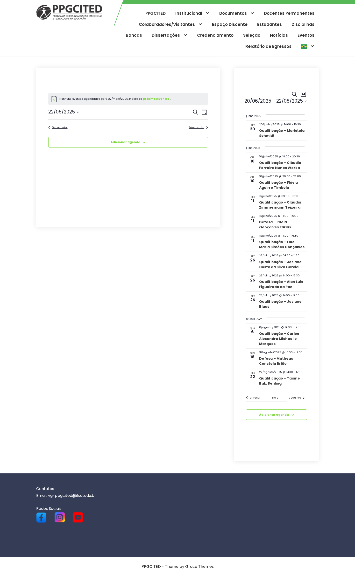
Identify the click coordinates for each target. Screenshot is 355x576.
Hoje (275, 398)
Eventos (306, 35)
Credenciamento (215, 35)
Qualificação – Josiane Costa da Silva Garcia (280, 264)
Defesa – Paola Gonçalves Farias (275, 225)
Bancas (134, 35)
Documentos (233, 13)
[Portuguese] (307, 46)
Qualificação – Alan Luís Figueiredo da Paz (281, 284)
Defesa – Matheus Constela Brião (276, 361)
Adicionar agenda (125, 142)
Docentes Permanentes (289, 13)
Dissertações (166, 35)
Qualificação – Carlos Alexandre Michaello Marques (279, 338)
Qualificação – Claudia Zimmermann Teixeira (280, 205)
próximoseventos (156, 99)
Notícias (279, 35)
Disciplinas (302, 24)
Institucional (188, 13)
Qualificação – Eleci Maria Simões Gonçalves (282, 244)
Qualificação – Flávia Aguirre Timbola (278, 185)
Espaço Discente (230, 24)
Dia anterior (60, 127)
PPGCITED (155, 13)
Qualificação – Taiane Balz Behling (279, 381)
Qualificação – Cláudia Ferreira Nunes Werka (280, 165)
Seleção (251, 35)
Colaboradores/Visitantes (167, 24)
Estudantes (269, 24)
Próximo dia (196, 127)
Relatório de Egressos (268, 46)
